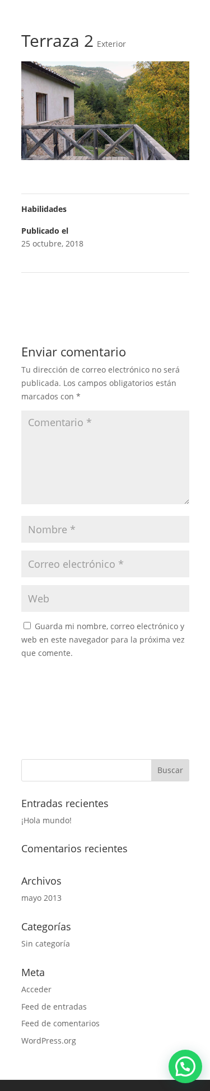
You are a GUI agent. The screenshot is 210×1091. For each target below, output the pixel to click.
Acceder (36, 989)
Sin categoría (45, 943)
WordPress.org (48, 1040)
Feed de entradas (54, 1006)
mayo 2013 (41, 897)
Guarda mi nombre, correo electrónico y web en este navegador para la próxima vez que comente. (103, 639)
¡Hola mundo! (46, 820)
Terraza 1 (166, 287)
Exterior (111, 43)
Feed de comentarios (60, 1023)
